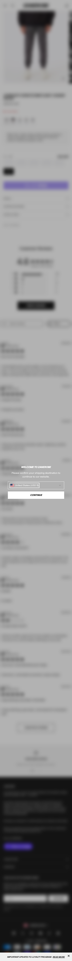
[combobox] (24, 485)
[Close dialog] (69, 956)
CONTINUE (36, 495)
